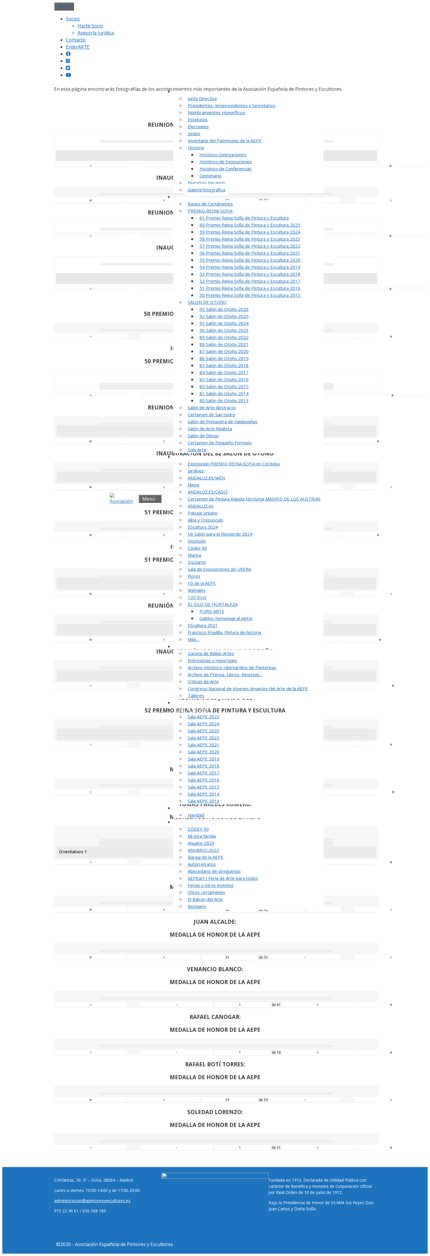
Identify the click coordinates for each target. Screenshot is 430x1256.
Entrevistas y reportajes (212, 660)
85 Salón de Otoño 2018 (224, 365)
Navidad (196, 815)
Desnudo (197, 541)
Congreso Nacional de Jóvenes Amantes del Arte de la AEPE (248, 688)
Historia (196, 147)
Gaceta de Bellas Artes (211, 653)
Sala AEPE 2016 (203, 780)
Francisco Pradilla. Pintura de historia (224, 632)
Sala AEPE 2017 (203, 773)
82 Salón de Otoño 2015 (224, 386)
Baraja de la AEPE (205, 857)
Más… (193, 639)
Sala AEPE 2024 (203, 723)
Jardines (196, 471)
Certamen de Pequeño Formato (220, 442)
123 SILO (197, 597)
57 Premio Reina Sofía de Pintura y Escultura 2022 (249, 246)
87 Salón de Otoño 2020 (224, 351)
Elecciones (198, 126)
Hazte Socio (90, 26)
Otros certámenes (206, 892)
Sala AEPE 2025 (203, 716)
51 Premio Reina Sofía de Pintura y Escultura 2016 (249, 288)
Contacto (76, 40)
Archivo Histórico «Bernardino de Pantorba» (232, 667)
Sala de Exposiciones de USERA (219, 569)
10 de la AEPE (202, 583)
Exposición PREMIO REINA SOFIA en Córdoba (234, 464)
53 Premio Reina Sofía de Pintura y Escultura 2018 (249, 274)
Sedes (194, 133)
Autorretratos (202, 864)
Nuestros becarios (206, 183)
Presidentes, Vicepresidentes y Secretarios (232, 105)
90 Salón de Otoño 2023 (224, 330)
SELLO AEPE (189, 702)
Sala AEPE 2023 (203, 731)
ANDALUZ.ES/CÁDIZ (208, 492)
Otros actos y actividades (203, 822)
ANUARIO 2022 (203, 850)
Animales (197, 590)
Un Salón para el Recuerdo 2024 (220, 534)
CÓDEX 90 (198, 829)
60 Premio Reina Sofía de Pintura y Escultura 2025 (249, 225)
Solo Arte (197, 450)
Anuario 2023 (201, 843)
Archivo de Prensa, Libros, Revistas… (225, 674)
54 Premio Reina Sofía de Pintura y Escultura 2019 (249, 267)
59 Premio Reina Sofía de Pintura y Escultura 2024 (249, 232)
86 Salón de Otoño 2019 (224, 358)
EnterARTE (78, 47)
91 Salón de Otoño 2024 (224, 323)
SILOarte (197, 562)
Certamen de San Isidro (211, 414)
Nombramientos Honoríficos (216, 112)
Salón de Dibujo (203, 435)
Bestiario (197, 906)
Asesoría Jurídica (96, 33)
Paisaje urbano (203, 513)
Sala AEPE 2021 (203, 745)
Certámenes (189, 196)
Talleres (196, 695)
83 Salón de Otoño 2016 (224, 379)
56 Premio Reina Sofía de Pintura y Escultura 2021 (249, 253)
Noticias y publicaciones (202, 646)
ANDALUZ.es (201, 506)
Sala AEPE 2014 (203, 794)
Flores (194, 576)
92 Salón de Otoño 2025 (224, 316)
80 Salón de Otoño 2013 (224, 400)
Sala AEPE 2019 (203, 759)
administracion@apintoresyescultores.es (92, 1200)
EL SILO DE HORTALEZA (213, 604)
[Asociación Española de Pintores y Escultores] (123, 499)
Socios (73, 19)
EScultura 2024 (203, 527)
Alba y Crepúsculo (205, 520)
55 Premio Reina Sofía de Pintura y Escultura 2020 (249, 260)
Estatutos (198, 119)
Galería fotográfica (206, 190)
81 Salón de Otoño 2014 (224, 393)
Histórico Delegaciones (222, 154)
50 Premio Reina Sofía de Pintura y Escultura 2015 (249, 295)
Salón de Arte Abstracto (212, 407)
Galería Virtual (191, 808)
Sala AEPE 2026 (192, 709)
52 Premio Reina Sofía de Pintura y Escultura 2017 (249, 281)
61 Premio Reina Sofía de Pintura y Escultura (244, 218)
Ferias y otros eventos (211, 885)
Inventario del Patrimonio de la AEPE (225, 140)
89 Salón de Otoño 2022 (224, 337)
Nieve (193, 485)
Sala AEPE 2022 (203, 738)
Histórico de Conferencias (225, 169)
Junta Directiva (202, 98)
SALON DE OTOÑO (207, 302)
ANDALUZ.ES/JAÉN (206, 478)
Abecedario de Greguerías (214, 871)
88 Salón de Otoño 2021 (224, 344)
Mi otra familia (202, 836)
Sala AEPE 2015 (203, 787)
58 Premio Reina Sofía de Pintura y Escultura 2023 (249, 239)
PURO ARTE (211, 611)
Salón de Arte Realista (210, 428)
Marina (194, 555)
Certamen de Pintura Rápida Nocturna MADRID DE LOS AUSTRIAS (254, 499)
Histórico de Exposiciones (225, 162)
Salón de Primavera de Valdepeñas (223, 421)
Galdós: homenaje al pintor (226, 618)
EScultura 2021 (203, 625)
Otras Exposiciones (197, 456)
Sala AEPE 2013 (203, 801)
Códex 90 (197, 548)
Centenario (210, 176)
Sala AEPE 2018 (203, 766)
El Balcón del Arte (205, 899)
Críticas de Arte (203, 681)
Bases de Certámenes (210, 204)
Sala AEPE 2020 (203, 752)
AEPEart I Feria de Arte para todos (223, 878)
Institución (187, 91)
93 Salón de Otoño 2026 (224, 309)
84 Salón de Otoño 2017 (224, 372)
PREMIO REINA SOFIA (210, 211)
